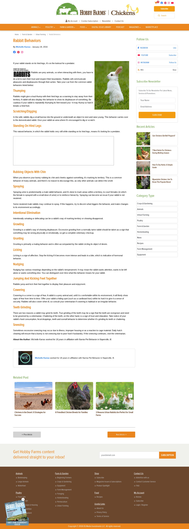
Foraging (60, 493)
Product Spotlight (103, 485)
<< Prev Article (27, 434)
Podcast (120, 27)
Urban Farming (41, 34)
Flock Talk (22, 497)
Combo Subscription (89, 21)
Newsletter (106, 21)
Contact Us (119, 21)
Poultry (49, 27)
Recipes (100, 497)
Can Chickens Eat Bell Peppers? (163, 136)
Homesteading (62, 497)
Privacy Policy (102, 512)
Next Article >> (121, 434)
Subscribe (164, 8)
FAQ (137, 485)
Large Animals (23, 481)
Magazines (134, 27)
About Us (100, 508)
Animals (35, 27)
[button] (130, 396)
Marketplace (152, 27)
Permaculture (62, 501)
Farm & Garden (66, 27)
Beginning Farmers (64, 477)
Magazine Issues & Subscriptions (109, 481)
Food (82, 27)
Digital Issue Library (101, 27)
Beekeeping (22, 477)
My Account (72, 21)
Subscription (167, 455)
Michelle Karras (23, 47)
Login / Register (142, 505)
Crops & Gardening (64, 481)
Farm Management (64, 489)
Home (17, 34)
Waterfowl (22, 485)
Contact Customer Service (146, 481)
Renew (138, 497)
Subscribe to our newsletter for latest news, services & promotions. (155, 92)
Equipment (61, 485)
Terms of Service (103, 516)
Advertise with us (142, 477)
